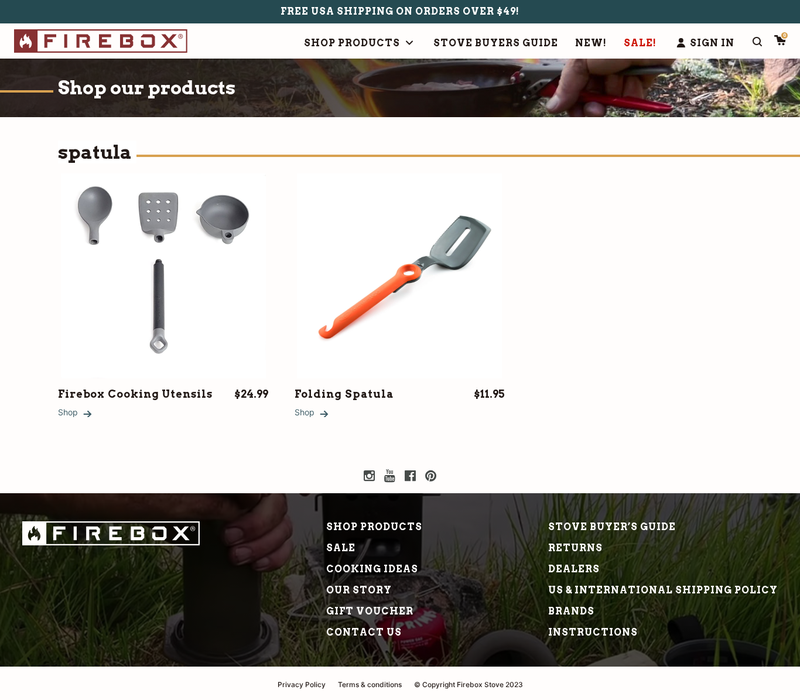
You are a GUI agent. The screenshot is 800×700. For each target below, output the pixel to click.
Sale (340, 548)
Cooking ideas (372, 569)
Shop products (374, 526)
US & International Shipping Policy (663, 590)
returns (575, 548)
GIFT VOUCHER (369, 611)
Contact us (364, 632)
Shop (68, 412)
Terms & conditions (370, 684)
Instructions (593, 632)
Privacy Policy (302, 684)
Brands (571, 611)
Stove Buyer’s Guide (612, 526)
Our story (359, 590)
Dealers (574, 569)
